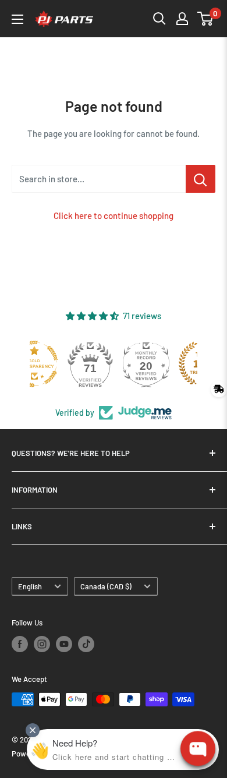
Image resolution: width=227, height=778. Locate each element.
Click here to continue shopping (113, 215)
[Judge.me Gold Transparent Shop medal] (57, 364)
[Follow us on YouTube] (64, 644)
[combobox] (99, 179)
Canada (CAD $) (106, 586)
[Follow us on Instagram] (42, 644)
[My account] (182, 18)
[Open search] (159, 18)
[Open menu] (17, 19)
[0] (205, 19)
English (30, 586)
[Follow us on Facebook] (20, 644)
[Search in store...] (200, 179)
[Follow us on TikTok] (86, 644)
